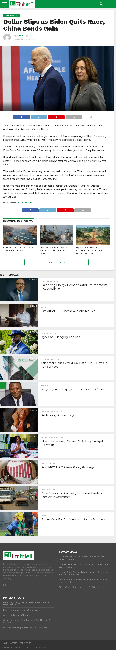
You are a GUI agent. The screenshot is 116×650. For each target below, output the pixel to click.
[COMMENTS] (91, 116)
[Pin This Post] (56, 116)
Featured (26, 203)
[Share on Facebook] (21, 116)
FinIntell (20, 35)
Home (4, 643)
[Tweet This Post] (39, 116)
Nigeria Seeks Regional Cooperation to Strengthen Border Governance (89, 250)
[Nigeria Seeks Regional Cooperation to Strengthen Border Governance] (93, 244)
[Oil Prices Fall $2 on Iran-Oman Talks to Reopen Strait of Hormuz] (20, 244)
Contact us (25, 643)
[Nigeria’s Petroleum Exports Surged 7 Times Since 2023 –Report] (56, 244)
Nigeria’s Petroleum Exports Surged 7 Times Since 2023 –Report (53, 250)
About (13, 643)
